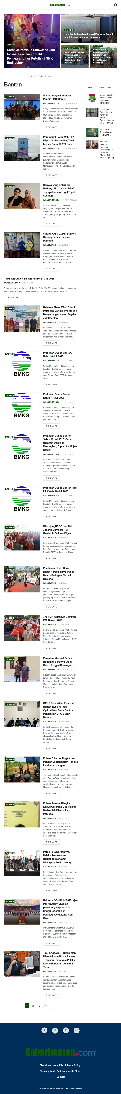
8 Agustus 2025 (65, 245)
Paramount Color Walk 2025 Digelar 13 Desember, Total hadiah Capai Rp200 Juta (59, 140)
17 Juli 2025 (28, 283)
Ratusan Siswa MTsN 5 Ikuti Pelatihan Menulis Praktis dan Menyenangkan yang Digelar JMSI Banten (60, 312)
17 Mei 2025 (64, 867)
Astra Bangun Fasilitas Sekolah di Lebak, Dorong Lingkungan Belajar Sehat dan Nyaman (74, 57)
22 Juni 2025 (67, 669)
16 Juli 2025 (64, 322)
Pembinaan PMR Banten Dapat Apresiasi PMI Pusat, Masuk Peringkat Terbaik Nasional (58, 573)
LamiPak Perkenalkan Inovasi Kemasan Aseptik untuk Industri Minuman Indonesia (88, 36)
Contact (61, 1076)
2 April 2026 (71, 68)
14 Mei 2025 (64, 922)
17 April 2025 (64, 971)
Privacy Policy (72, 1065)
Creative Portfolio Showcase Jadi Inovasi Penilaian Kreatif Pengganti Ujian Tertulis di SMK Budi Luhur (31, 56)
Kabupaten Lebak (74, 48)
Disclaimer (45, 1065)
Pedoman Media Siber (68, 1071)
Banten (11, 45)
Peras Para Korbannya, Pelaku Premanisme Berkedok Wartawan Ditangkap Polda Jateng (57, 857)
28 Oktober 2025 (69, 103)
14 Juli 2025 (67, 402)
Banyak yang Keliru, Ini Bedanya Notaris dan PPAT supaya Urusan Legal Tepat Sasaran (59, 190)
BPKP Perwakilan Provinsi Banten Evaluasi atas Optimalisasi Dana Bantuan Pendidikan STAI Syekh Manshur (58, 710)
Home (33, 76)
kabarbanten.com (15, 68)
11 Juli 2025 (67, 496)
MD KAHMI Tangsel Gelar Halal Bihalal (106, 132)
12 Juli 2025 (67, 454)
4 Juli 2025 (63, 538)
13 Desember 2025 (103, 68)
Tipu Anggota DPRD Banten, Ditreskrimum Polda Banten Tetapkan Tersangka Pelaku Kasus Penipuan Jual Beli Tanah (59, 960)
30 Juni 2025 (64, 624)
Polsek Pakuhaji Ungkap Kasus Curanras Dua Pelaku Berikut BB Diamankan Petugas (59, 808)
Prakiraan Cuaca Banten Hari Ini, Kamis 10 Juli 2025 (59, 489)
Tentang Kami (47, 1071)
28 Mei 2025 (64, 818)
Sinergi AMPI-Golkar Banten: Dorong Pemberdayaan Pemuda (59, 237)
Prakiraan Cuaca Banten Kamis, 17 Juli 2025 (29, 278)
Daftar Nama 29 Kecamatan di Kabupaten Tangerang (107, 98)
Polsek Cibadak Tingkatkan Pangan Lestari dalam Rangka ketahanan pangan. (60, 761)
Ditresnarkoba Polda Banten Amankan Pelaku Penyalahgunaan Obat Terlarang (107, 116)
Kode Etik (58, 1065)
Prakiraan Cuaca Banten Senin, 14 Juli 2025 (57, 395)
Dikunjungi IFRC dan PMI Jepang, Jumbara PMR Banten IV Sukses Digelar (57, 529)
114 (47, 1005)
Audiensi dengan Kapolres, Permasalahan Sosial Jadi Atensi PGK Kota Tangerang (107, 149)
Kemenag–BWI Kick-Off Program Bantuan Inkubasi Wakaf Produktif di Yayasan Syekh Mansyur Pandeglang (103, 56)
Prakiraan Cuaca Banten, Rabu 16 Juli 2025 (57, 354)
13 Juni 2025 (64, 722)
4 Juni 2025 (63, 770)
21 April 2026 (72, 43)
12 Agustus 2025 (69, 200)
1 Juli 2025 (63, 583)
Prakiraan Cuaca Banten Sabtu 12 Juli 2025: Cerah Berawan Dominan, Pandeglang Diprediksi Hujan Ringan (60, 443)
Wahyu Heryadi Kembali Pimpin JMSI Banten (57, 97)
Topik (40, 76)
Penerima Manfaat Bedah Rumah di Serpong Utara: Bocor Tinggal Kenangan (57, 661)
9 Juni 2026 (31, 68)
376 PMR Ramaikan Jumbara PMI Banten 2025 (59, 618)
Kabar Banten (49, 245)
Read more (51, 127)
